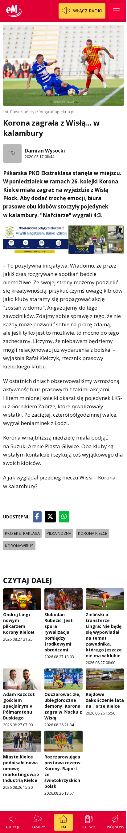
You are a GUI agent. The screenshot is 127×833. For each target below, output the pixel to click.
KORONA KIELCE (92, 533)
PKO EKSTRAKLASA (22, 533)
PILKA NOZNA (59, 533)
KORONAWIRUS (19, 545)
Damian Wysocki (45, 150)
